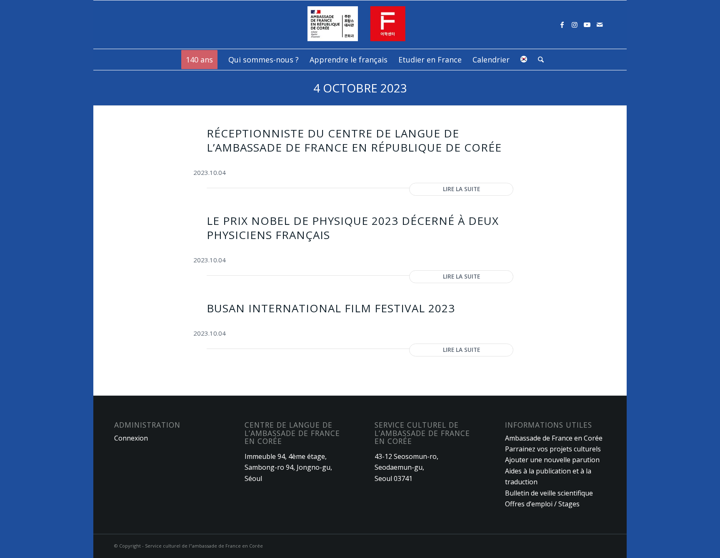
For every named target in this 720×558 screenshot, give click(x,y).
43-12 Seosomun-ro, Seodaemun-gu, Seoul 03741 (406, 467)
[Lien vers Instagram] (574, 24)
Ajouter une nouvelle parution (552, 459)
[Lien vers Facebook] (562, 24)
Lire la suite (461, 189)
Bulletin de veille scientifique (549, 493)
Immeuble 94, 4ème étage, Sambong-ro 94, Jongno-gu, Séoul (288, 467)
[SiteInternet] (360, 24)
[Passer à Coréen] (523, 59)
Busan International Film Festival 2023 (331, 308)
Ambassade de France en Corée (553, 438)
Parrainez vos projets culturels (553, 448)
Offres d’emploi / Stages (542, 503)
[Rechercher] (538, 59)
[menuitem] (199, 59)
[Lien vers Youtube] (587, 24)
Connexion (131, 438)
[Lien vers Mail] (599, 24)
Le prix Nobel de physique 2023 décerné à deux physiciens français (353, 227)
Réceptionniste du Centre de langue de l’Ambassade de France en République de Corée (354, 140)
